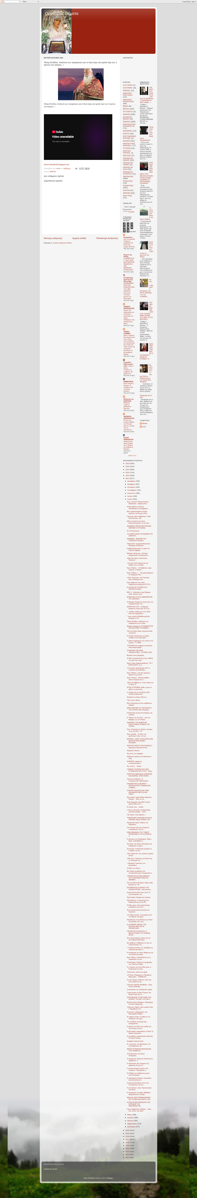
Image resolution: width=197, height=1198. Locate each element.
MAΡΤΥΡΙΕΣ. (127, 196)
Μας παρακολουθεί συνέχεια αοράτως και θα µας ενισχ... (137, 512)
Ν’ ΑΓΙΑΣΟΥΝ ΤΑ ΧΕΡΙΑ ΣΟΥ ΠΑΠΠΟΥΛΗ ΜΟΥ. (137, 588)
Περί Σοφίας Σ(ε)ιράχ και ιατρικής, (139, 897)
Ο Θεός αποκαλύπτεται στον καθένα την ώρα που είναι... (140, 659)
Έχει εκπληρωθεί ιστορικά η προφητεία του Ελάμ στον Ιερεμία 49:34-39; (129, 243)
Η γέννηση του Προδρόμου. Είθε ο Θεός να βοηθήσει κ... (139, 840)
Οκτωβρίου (131, 487)
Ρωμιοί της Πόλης (128, 255)
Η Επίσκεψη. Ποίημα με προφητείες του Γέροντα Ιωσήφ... (139, 963)
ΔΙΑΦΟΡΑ (126, 114)
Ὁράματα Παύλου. (133, 750)
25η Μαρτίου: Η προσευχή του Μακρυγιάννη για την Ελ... (138, 901)
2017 (128, 1139)
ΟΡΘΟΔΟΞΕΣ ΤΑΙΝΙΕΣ (128, 164)
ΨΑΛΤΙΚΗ (126, 190)
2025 (128, 466)
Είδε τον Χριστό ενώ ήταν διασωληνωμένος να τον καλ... (138, 522)
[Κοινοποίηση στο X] (84, 168)
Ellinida (144, 423)
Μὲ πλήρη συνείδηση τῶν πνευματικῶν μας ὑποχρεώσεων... (140, 872)
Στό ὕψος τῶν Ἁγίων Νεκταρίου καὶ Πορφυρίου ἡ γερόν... (139, 845)
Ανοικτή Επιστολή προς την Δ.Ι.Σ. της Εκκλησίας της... (139, 893)
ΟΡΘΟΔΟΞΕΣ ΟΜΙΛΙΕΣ (128, 159)
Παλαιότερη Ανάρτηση (107, 238)
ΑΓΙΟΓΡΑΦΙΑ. (128, 88)
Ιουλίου (130, 496)
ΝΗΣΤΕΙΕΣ (127, 155)
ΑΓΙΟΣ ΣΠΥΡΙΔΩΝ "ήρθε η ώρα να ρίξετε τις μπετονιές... (139, 688)
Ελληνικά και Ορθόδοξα (129, 400)
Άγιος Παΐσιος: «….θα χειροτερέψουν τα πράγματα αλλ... (140, 574)
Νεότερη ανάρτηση (53, 238)
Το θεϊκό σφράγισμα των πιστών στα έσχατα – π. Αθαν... (140, 641)
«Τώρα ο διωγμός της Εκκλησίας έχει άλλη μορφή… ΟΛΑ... (138, 811)
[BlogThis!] (82, 168)
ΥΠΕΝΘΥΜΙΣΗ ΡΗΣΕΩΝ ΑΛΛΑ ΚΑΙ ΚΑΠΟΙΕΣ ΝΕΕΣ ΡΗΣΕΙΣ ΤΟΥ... (139, 819)
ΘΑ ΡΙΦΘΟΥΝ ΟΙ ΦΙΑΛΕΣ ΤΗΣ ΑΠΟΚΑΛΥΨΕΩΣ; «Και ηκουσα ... (139, 888)
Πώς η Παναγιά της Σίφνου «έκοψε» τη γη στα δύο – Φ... (140, 730)
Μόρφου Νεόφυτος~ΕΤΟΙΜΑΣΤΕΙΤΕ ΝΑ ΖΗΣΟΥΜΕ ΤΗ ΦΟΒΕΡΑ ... (140, 627)
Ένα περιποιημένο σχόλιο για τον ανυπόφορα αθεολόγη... (139, 939)
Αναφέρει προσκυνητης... (136, 1041)
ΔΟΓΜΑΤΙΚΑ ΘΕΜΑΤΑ (127, 118)
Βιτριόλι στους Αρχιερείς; (135, 655)
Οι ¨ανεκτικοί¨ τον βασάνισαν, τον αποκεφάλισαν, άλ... (139, 1045)
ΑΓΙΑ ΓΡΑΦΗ (127, 85)
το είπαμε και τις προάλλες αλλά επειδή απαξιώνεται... (138, 693)
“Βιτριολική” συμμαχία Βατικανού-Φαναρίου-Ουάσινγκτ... (139, 544)
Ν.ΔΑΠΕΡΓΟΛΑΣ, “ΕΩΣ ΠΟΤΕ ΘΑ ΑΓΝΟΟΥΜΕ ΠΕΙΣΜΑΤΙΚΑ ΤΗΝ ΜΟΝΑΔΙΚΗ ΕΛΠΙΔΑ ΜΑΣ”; (129, 264)
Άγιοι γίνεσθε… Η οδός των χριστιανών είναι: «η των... (137, 735)
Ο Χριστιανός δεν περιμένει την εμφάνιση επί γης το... (138, 1064)
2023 (128, 472)
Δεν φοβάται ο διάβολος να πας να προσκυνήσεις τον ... (139, 944)
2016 (128, 1142)
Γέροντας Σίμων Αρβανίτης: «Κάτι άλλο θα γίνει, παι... (139, 517)
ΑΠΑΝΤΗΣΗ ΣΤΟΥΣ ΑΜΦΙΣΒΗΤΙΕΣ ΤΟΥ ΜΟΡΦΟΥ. (140, 598)
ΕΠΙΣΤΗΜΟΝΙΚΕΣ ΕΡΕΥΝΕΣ (129, 137)
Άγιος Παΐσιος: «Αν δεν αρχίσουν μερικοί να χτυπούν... (138, 674)
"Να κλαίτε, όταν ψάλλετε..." (136, 815)
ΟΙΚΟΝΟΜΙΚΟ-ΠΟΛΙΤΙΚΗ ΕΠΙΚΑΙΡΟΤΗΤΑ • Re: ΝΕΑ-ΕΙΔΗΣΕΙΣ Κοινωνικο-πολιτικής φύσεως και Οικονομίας (129, 290)
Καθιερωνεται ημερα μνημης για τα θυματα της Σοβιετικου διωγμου (128, 445)
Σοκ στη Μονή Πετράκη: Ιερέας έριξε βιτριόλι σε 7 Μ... (140, 883)
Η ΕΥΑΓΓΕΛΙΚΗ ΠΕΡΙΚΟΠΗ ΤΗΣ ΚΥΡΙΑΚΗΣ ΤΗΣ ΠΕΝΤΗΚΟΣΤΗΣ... (138, 1104)
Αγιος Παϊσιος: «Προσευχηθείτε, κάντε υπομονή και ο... (138, 678)
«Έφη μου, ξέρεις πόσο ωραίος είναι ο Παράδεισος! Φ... (140, 1008)
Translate (131, 212)
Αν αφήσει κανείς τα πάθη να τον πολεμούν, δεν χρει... (138, 1017)
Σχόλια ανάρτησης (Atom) (62, 243)
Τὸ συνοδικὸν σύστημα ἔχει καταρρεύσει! (136, 1022)
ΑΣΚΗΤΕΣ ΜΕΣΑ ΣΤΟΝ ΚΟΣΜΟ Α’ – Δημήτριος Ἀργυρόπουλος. (140, 746)
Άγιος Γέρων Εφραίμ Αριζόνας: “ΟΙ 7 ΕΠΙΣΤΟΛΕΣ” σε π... (140, 664)
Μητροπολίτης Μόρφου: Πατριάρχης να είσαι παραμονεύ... (140, 1003)
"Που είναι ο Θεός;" (133, 700)
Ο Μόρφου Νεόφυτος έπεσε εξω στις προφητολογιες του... (140, 603)
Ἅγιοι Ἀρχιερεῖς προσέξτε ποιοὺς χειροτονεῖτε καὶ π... (138, 803)
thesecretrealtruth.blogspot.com (56, 164)
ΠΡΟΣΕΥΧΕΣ (128, 181)
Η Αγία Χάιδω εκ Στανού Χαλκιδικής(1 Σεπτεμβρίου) (137, 507)
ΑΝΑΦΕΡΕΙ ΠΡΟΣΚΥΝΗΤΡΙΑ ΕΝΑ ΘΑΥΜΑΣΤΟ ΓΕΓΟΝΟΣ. (139, 527)
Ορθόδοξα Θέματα (61, 13)
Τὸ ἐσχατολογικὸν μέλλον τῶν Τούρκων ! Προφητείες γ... (137, 1069)
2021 (128, 478)
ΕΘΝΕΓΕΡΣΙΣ (128, 382)
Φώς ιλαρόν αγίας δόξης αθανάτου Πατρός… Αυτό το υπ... (139, 798)
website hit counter (50, 1169)
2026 (128, 463)
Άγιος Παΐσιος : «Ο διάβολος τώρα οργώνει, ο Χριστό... (139, 569)
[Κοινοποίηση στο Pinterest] (89, 168)
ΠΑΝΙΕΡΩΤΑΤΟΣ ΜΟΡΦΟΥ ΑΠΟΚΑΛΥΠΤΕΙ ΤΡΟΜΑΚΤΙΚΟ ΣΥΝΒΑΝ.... (139, 785)
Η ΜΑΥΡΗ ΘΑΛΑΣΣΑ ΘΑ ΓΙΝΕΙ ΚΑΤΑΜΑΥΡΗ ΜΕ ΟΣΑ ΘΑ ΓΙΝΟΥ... (138, 792)
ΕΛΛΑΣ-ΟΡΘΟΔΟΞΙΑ (128, 438)
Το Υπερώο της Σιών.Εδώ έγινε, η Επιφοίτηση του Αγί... (139, 968)
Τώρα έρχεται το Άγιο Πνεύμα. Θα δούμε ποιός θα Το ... (139, 993)
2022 (128, 475)
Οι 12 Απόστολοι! (133, 531)
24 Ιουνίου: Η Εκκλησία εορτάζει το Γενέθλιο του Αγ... (139, 849)
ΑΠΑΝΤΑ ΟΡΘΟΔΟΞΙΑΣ (129, 307)
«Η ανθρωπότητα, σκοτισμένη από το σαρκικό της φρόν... (139, 916)
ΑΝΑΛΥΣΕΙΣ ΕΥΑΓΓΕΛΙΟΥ (128, 94)
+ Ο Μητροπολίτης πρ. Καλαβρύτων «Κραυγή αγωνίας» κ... (140, 948)
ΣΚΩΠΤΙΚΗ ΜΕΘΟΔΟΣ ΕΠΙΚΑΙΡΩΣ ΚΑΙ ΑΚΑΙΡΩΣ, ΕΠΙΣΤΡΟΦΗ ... (139, 775)
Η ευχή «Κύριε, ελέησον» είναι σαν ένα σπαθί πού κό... (139, 980)
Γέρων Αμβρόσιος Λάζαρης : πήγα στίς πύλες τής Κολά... (139, 1110)
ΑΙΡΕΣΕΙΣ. (127, 90)
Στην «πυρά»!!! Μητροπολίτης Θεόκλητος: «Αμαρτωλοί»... (138, 502)
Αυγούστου (131, 493)
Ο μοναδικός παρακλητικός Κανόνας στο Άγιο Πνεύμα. (140, 1037)
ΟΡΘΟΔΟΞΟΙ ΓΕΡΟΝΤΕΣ (128, 173)
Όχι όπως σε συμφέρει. (135, 753)
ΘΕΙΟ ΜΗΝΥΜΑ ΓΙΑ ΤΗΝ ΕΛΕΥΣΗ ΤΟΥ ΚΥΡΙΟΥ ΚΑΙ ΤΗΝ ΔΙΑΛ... (139, 709)
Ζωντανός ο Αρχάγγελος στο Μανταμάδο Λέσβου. (137, 1013)
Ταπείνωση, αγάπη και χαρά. (137, 972)
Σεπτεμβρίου (132, 490)
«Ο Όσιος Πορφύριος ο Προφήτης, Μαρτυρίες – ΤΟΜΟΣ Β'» (139, 976)
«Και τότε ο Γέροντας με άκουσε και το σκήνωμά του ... (139, 859)
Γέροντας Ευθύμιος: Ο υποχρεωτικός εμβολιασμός (137, 780)
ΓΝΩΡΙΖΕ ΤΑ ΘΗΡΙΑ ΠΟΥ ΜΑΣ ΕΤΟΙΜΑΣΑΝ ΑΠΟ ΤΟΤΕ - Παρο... (140, 770)
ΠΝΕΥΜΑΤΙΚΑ (128, 176)
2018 (128, 1136)
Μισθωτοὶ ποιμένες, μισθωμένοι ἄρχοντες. (127, 405)
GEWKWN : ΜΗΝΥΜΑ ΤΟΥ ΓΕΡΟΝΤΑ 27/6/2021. (136, 539)
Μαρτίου (130, 1121)
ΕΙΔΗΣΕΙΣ (126, 122)
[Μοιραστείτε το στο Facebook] (86, 168)
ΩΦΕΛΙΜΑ (126, 193)
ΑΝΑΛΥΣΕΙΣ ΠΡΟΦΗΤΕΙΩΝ (128, 100)
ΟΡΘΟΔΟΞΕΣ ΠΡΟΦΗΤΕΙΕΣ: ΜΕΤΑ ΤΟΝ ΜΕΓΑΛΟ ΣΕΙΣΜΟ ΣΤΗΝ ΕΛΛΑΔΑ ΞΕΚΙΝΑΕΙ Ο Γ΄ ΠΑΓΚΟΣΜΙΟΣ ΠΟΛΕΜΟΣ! (146, 173)
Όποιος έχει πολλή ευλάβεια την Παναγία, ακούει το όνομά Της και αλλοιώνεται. (129, 424)
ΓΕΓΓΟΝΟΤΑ (127, 112)
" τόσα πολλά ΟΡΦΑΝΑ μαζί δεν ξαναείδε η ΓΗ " (138, 617)
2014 (128, 1148)
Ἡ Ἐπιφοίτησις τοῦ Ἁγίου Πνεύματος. (136, 1054)
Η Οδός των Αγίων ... (134, 868)
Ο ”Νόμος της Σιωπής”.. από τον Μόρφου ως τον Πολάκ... (138, 718)
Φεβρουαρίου (132, 1124)
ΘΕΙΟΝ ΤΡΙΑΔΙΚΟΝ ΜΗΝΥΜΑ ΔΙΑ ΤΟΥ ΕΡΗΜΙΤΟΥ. (139, 1050)
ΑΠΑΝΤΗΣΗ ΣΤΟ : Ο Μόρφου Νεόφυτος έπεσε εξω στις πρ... (139, 607)
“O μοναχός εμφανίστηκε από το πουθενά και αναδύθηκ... (138, 669)
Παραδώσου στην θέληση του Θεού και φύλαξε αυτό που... (140, 920)
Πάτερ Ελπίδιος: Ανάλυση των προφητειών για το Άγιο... (137, 622)
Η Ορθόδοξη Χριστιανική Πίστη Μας (128, 279)
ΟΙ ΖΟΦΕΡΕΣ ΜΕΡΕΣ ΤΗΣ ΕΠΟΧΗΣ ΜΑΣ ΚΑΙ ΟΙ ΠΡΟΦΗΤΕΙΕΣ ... (136, 926)
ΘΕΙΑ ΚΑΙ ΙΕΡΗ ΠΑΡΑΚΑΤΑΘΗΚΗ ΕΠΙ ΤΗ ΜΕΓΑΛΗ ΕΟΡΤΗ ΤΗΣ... (139, 1098)
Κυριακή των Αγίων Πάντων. (137, 697)
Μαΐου (129, 1115)
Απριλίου (130, 1118)
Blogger (110, 1178)
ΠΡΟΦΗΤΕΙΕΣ (128, 186)
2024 (128, 469)
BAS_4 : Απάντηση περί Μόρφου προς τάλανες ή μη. (139, 593)
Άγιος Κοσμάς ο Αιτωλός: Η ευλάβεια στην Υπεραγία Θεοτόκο (129, 387)
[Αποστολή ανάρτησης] (76, 168)
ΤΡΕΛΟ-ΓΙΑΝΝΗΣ (127, 332)
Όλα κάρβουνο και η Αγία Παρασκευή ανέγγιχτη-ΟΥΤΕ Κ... (139, 583)
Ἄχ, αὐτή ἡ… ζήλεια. (134, 766)
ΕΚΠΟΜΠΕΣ (127, 131)
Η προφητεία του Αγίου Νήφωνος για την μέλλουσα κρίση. (140, 953)
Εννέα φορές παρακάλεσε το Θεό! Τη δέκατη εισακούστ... (140, 1032)
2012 (128, 1154)
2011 (127, 1157)
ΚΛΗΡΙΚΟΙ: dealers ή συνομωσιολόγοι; (134, 762)
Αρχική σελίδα (79, 238)
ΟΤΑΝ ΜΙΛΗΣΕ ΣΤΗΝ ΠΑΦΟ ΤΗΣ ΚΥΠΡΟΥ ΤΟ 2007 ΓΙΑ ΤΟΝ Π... (139, 998)
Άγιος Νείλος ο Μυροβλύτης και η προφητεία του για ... (139, 958)
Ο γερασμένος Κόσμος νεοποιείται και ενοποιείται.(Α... (139, 1079)
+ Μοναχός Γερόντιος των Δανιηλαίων (136, 864)
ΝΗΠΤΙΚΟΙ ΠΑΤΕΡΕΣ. (127, 152)
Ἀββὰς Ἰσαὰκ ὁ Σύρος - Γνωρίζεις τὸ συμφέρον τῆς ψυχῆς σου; (129, 370)
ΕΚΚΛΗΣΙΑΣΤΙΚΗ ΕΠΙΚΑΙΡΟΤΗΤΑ (129, 125)
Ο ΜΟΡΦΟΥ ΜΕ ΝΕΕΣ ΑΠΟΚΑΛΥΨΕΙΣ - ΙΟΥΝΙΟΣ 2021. (140, 651)
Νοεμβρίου (131, 484)
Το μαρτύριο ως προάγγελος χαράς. (140, 989)
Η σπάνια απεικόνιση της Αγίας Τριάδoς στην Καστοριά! (138, 637)
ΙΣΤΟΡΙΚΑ (126, 148)
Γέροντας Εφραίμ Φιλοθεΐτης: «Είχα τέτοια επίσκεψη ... (139, 985)
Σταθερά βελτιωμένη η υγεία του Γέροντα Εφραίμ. (138, 549)
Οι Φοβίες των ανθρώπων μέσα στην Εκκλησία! (138, 1074)
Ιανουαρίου (131, 1127)
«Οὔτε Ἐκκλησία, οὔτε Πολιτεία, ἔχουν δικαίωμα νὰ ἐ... (138, 578)
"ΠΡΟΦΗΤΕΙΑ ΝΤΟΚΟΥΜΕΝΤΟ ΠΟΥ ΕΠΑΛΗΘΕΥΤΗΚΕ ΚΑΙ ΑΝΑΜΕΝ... (138, 878)
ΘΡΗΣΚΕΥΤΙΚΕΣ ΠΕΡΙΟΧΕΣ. (129, 144)
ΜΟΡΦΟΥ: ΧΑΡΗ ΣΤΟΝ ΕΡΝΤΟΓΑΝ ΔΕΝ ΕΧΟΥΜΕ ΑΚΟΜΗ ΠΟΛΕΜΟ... (140, 741)
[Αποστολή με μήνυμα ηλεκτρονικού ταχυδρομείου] (80, 168)
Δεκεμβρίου (131, 481)
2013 (128, 1151)
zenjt (144, 427)
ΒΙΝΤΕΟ (53, 171)
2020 (128, 1130)
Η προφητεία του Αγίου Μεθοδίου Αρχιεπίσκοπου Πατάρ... (139, 1093)
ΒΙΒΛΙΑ (125, 106)
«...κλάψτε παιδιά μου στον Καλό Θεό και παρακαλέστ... (138, 612)
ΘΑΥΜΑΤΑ (126, 141)
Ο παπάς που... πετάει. (135, 807)
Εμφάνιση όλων (132, 455)
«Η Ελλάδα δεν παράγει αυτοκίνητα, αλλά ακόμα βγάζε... (140, 646)
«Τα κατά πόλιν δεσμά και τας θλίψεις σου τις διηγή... (137, 564)
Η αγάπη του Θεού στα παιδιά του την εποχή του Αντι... (139, 1027)
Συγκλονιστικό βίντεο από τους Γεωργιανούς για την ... (138, 1084)
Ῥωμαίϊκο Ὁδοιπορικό (128, 363)
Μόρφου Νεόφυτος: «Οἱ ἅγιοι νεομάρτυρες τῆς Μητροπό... (138, 554)
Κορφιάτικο (128, 237)
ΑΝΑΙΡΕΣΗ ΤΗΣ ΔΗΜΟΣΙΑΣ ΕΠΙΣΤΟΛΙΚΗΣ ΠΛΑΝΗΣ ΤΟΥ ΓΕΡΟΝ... (138, 724)
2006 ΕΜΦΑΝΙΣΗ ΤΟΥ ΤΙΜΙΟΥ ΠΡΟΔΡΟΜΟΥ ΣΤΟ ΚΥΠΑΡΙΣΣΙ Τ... (139, 834)
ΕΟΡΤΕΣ (126, 134)
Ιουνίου (130, 499)
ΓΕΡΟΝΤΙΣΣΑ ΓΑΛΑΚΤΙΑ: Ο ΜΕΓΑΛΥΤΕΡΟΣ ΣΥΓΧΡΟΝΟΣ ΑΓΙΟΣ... (138, 933)
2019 (128, 1133)
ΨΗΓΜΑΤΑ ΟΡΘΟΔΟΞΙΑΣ (129, 417)
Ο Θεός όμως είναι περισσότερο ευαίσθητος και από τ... (138, 906)
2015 (128, 1145)
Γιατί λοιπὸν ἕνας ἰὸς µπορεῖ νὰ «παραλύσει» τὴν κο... (138, 828)
